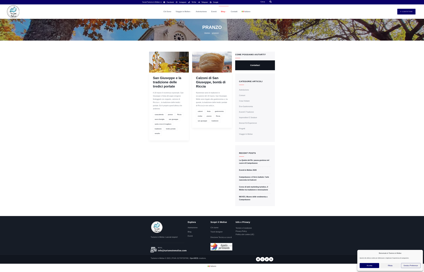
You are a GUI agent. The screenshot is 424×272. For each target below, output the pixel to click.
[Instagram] (262, 259)
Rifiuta (390, 265)
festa (208, 111)
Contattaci (255, 65)
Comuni (242, 95)
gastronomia (219, 111)
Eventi (214, 11)
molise (200, 116)
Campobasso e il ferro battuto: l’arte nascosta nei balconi (254, 178)
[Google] (271, 259)
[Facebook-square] (258, 259)
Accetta (369, 265)
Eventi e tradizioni (246, 112)
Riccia (179, 114)
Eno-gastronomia (246, 106)
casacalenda (159, 114)
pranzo (170, 114)
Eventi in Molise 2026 (248, 170)
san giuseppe (173, 119)
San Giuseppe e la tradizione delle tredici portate (167, 82)
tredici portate (171, 129)
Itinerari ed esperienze (248, 123)
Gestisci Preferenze (411, 265)
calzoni (200, 111)
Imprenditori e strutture (248, 117)
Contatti (234, 11)
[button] (406, 11)
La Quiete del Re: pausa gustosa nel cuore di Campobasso (254, 161)
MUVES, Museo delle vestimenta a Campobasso (253, 198)
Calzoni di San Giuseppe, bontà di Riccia (210, 82)
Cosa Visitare (244, 101)
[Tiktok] (267, 259)
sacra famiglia (159, 119)
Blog (223, 11)
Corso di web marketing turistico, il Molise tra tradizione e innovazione (253, 188)
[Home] (13, 11)
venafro (157, 133)
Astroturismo (201, 11)
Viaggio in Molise (183, 11)
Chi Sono (167, 11)
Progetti (242, 129)
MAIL (160, 248)
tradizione (158, 129)
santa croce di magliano (163, 124)
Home (207, 33)
